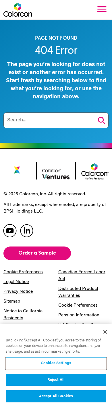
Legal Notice (16, 282)
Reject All (56, 380)
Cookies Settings (56, 363)
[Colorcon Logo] (17, 10)
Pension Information (78, 315)
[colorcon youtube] (9, 230)
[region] (56, 365)
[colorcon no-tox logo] (95, 171)
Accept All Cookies (56, 396)
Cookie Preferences (23, 272)
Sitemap (11, 301)
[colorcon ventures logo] (55, 173)
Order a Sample (37, 253)
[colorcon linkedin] (26, 230)
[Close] (105, 332)
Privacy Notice (18, 291)
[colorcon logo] (17, 172)
